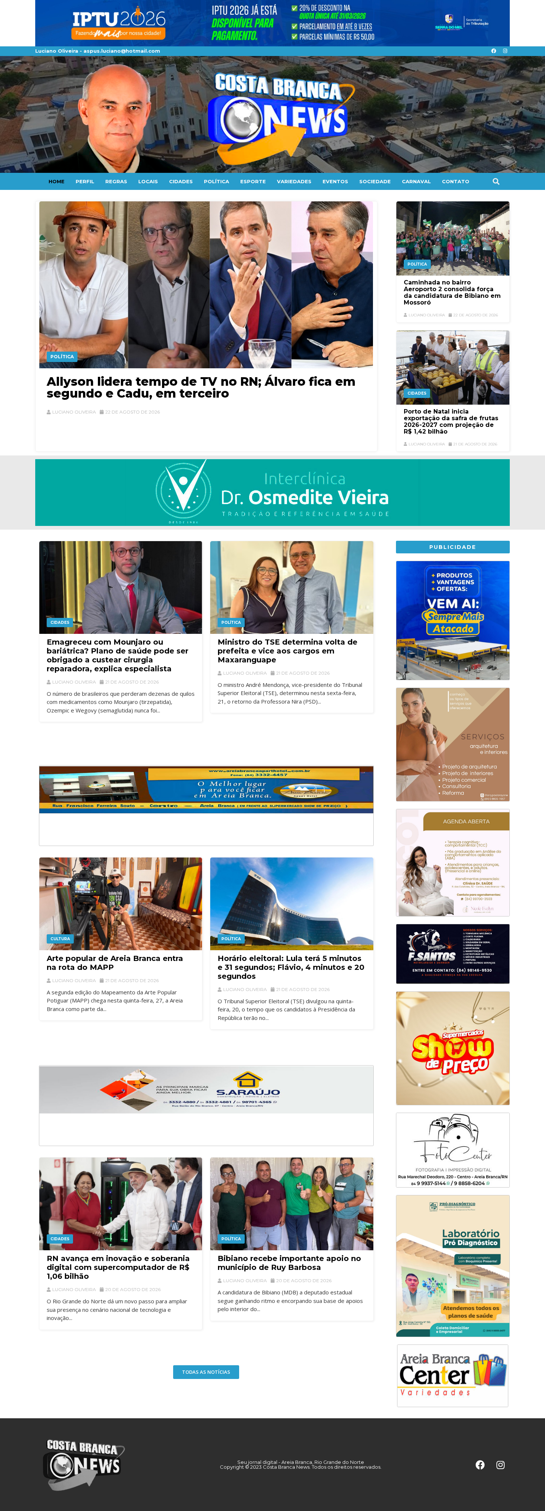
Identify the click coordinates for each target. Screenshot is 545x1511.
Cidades (416, 393)
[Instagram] (505, 51)
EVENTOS (335, 181)
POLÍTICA (216, 181)
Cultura (60, 938)
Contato (455, 181)
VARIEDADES (294, 181)
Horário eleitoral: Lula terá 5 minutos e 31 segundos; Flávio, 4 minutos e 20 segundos (291, 967)
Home (57, 181)
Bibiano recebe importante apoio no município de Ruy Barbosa (289, 1263)
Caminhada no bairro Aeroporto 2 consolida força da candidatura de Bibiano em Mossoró (452, 292)
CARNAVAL (416, 181)
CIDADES (181, 181)
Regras (116, 181)
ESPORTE (253, 181)
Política (62, 356)
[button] (496, 181)
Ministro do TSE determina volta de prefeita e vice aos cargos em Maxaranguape (287, 651)
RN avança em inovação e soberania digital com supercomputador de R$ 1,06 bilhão (118, 1267)
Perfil (85, 181)
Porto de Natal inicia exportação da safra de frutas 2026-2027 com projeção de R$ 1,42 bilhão (451, 421)
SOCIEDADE (375, 181)
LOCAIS (148, 181)
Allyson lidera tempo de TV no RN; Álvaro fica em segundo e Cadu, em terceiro (201, 387)
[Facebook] (493, 51)
